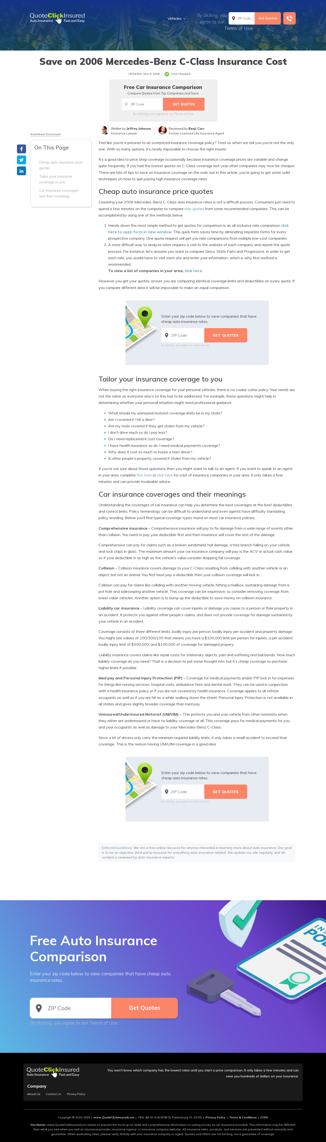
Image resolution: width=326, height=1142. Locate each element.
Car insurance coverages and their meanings (59, 193)
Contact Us (53, 1094)
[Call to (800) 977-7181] (289, 18)
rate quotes (194, 208)
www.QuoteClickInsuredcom (114, 1117)
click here (193, 270)
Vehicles (175, 18)
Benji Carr (197, 128)
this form (144, 475)
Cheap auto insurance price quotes (61, 165)
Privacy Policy (76, 1094)
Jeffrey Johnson (138, 128)
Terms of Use (238, 28)
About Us (33, 1094)
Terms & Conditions (243, 1117)
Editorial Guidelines (117, 848)
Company (37, 1086)
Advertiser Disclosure (46, 134)
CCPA (264, 1117)
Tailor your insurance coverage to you (55, 179)
